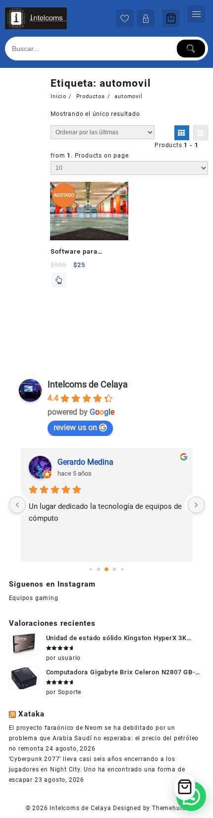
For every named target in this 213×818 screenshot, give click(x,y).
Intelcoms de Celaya (88, 384)
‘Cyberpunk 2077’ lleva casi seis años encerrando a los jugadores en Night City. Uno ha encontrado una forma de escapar (97, 769)
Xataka (31, 713)
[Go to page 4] (122, 569)
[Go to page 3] (114, 569)
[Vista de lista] (200, 132)
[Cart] (171, 18)
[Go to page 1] (99, 569)
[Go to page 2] (106, 569)
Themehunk (169, 808)
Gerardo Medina (85, 462)
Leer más (59, 280)
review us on (75, 427)
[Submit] (191, 48)
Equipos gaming (33, 598)
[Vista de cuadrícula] (181, 132)
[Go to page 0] (90, 569)
